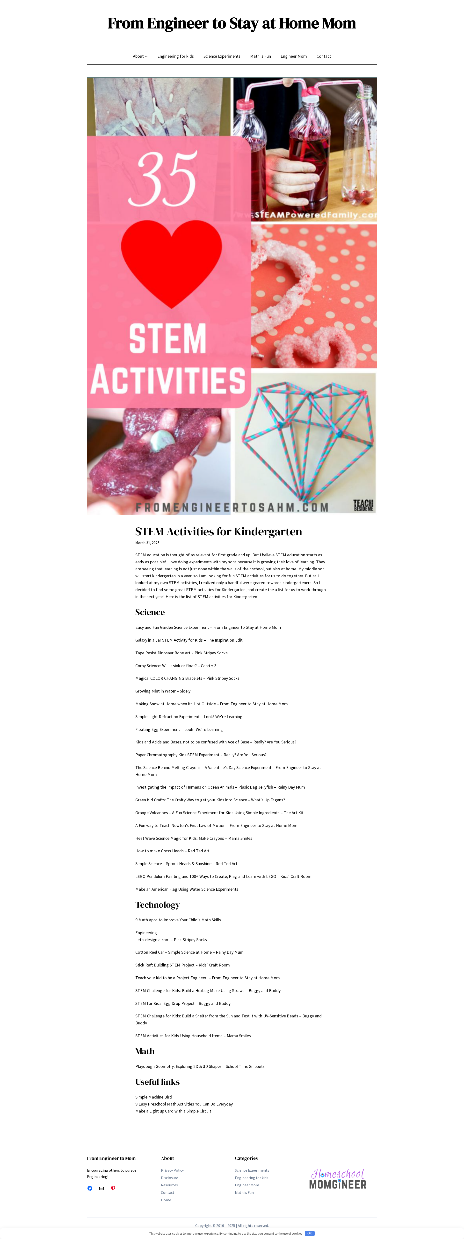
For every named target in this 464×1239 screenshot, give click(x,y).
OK (309, 1233)
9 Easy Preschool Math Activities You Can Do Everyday (184, 1104)
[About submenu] (146, 56)
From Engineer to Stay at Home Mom (232, 22)
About (167, 1158)
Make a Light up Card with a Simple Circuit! (174, 1111)
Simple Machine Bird (153, 1097)
